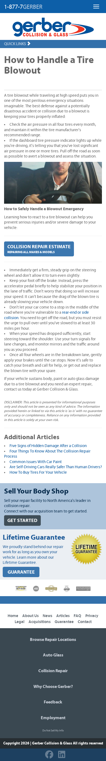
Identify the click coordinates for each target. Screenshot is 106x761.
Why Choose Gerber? (53, 686)
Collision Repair (53, 670)
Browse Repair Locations (53, 639)
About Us (30, 616)
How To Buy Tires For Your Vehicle (38, 472)
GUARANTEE (21, 572)
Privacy (91, 616)
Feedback (53, 702)
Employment (53, 717)
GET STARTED (22, 520)
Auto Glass (53, 655)
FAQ (77, 616)
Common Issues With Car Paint (36, 462)
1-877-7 (23, 7)
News (47, 616)
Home (13, 616)
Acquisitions (40, 622)
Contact (85, 622)
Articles (63, 616)
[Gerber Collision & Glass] (53, 27)
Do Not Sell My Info (53, 730)
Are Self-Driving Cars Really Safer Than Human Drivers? (56, 467)
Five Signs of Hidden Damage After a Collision (48, 446)
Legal (19, 622)
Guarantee (64, 622)
